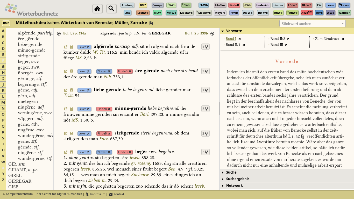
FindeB (123, 71)
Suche (231, 172)
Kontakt (118, 194)
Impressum (97, 194)
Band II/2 (278, 39)
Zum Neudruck (327, 39)
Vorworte (234, 31)
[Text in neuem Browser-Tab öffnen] (239, 39)
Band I (231, 39)
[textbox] (312, 23)
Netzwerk (234, 185)
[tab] (287, 31)
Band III (277, 44)
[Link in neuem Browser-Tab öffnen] (88, 47)
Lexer (82, 47)
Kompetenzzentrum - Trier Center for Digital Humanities (44, 194)
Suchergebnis (237, 178)
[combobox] (312, 23)
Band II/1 (233, 44)
